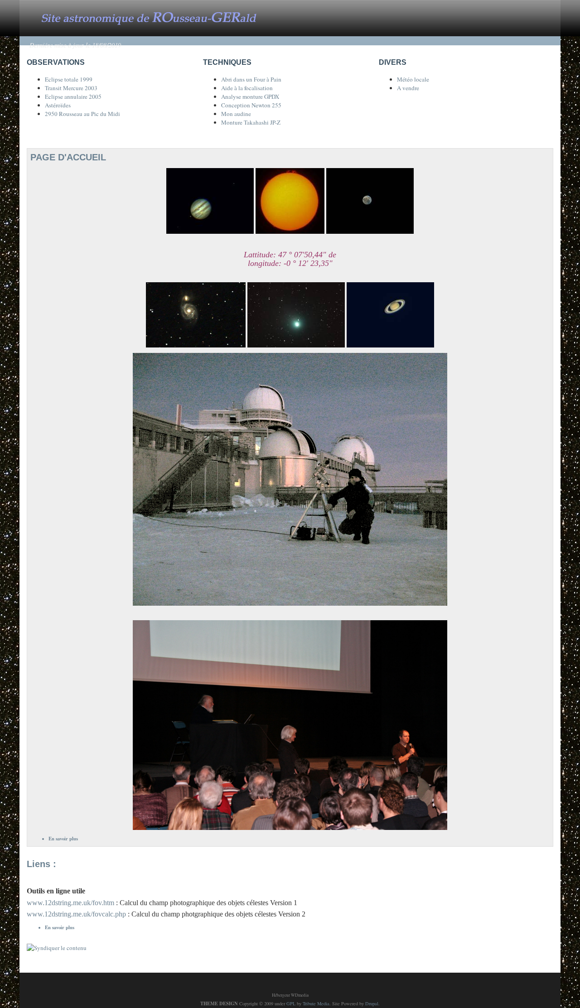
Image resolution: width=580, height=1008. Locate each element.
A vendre (408, 88)
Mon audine (236, 114)
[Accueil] (157, 17)
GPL (290, 1003)
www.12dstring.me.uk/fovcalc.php (76, 914)
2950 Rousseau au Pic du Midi (82, 114)
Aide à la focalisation (247, 88)
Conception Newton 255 (251, 105)
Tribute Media (316, 1003)
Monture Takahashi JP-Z (250, 122)
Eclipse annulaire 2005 (73, 96)
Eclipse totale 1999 (68, 79)
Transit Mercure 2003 (71, 88)
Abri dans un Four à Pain (251, 79)
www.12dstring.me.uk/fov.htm (71, 903)
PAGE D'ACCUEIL (68, 157)
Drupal (371, 1003)
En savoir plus (63, 838)
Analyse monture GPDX (250, 96)
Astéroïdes (58, 105)
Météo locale (413, 79)
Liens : (41, 864)
